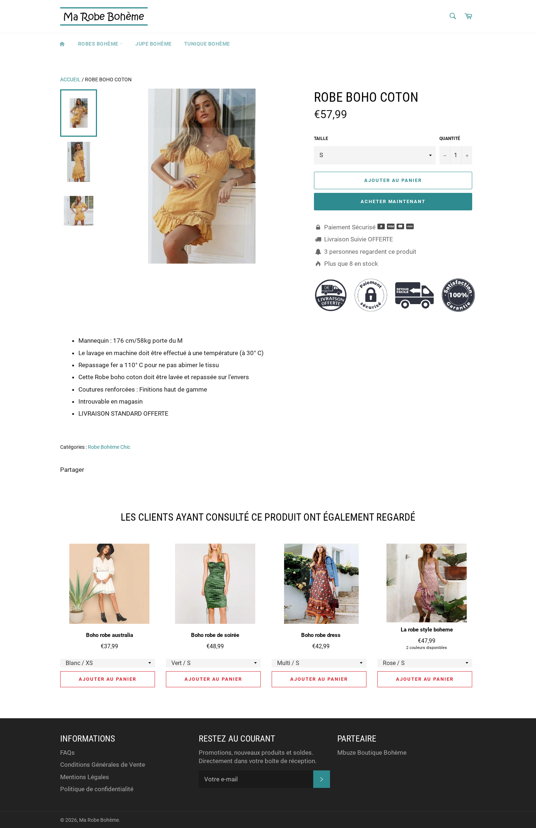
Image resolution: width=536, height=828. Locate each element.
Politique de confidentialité (96, 789)
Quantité (449, 138)
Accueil (70, 79)
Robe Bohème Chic (109, 447)
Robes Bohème (99, 44)
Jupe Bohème (153, 44)
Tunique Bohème (207, 44)
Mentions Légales (84, 777)
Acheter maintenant (393, 201)
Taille (321, 138)
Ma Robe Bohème (99, 820)
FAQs (67, 752)
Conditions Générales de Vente (102, 764)
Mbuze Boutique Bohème (372, 752)
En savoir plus (443, 424)
